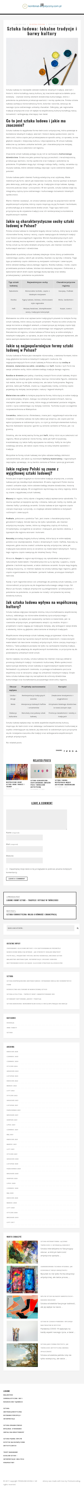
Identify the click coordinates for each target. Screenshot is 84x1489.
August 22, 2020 (12, 789)
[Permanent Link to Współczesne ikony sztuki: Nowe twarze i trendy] (17, 779)
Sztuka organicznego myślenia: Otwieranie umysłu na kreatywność (13, 1428)
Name (12, 832)
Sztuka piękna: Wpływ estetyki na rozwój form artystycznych (14, 1442)
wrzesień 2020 (12, 1174)
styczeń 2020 (12, 1213)
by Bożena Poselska (37, 24)
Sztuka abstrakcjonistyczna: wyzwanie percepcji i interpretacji (12, 1413)
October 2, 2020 (61, 787)
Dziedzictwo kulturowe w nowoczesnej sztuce (27, 989)
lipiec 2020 (11, 1183)
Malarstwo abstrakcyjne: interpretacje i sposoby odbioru (32, 959)
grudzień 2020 (12, 1159)
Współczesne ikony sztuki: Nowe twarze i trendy (15, 784)
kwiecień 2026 (12, 1052)
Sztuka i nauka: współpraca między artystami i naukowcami (65, 782)
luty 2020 (11, 1208)
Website (10, 856)
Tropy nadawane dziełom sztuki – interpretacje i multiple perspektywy (13, 1457)
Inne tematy (12, 1028)
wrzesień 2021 (12, 1115)
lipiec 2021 (11, 1125)
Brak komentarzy (55, 24)
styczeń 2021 (12, 1154)
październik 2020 (14, 1169)
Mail (12, 844)
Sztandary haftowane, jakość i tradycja (24, 999)
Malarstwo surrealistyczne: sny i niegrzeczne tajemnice (13, 1398)
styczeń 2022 (12, 1095)
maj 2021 (10, 1135)
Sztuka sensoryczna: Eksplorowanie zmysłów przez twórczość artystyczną (41, 783)
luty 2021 (11, 1149)
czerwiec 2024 (12, 1061)
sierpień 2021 (12, 1120)
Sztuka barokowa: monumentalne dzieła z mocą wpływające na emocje (37, 1004)
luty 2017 (11, 1222)
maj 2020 (10, 1193)
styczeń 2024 (12, 1066)
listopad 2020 (12, 1164)
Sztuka (68, 24)
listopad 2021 (12, 1105)
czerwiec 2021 (12, 1130)
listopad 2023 (12, 1076)
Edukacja (10, 1023)
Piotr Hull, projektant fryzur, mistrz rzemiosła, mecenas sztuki (34, 956)
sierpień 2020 (12, 1178)
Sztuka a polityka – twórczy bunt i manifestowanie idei (31, 994)
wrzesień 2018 (12, 1217)
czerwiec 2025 (12, 1056)
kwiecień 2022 (12, 1081)
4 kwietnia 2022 (19, 24)
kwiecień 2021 (12, 1139)
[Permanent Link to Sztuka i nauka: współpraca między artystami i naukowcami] (65, 777)
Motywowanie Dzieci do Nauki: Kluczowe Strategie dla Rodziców (35, 963)
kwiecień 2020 (12, 1198)
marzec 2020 (12, 1203)
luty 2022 (11, 1091)
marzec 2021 (12, 1144)
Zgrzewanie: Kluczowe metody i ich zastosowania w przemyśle (34, 948)
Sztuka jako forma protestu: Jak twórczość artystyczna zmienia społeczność (54, 1348)
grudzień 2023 (12, 1071)
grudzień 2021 (12, 1100)
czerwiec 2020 (12, 1188)
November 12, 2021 (38, 789)
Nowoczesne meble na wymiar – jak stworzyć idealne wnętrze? (34, 952)
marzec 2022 (12, 1086)
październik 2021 (14, 1110)
